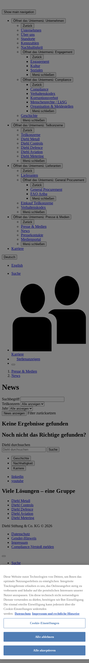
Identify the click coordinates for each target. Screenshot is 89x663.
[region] (44, 612)
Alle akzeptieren (44, 650)
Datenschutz (23, 613)
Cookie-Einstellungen (44, 623)
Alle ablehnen (44, 637)
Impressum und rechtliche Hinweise (56, 613)
